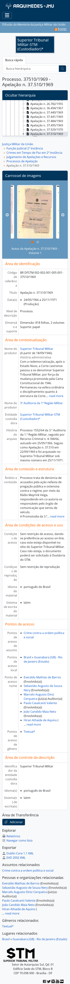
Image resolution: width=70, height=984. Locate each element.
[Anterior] (7, 215)
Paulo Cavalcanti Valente (40, 703)
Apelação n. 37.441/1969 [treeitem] (46, 117)
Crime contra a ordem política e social (27, 870)
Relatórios (13, 836)
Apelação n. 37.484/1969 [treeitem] (46, 121)
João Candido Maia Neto (40, 712)
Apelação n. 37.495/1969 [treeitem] (46, 125)
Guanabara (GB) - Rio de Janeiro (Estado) (40, 939)
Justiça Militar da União (17, 144)
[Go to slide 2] (37, 242)
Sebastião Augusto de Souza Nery (25, 888)
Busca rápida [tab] (14, 60)
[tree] (35, 118)
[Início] (30, 6)
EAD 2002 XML (15, 858)
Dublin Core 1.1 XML (20, 853)
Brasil (27, 657)
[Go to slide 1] (32, 242)
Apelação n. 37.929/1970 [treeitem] (46, 130)
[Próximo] (63, 215)
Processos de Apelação (22, 161)
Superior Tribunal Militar (36, 349)
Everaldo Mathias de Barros (42, 677)
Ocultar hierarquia (20, 95)
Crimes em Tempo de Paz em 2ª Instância (34, 153)
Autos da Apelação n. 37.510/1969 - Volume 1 (35, 251)
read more (56, 396)
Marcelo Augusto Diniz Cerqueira (24, 892)
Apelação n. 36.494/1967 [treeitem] (46, 108)
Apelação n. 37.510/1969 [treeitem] (46, 134)
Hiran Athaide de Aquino (40, 720)
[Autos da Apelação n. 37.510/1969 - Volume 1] (35, 212)
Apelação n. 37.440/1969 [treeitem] (46, 112)
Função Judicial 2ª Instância (24, 148)
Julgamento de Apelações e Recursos (31, 157)
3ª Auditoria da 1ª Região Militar (41, 403)
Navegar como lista (19, 840)
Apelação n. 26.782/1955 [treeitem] (46, 104)
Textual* (29, 732)
